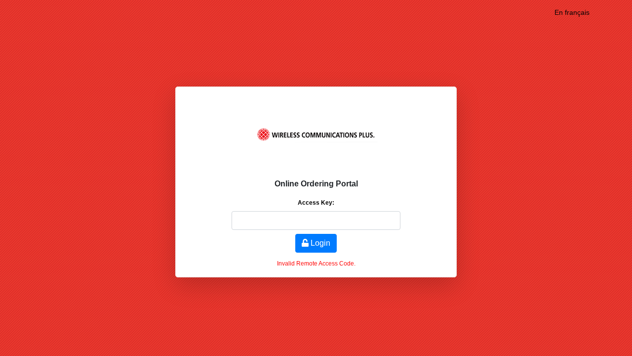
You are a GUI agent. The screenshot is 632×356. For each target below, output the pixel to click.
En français (572, 12)
